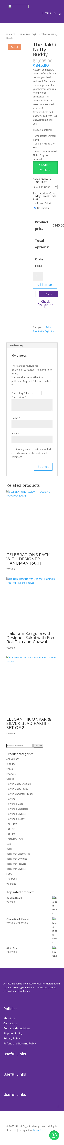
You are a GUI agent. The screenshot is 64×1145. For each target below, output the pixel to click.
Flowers (10, 798)
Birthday (10, 763)
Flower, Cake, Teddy (17, 788)
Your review (18, 397)
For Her (10, 828)
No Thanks (43, 208)
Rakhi (17, 34)
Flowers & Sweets (16, 813)
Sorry (9, 873)
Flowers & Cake (14, 803)
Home (9, 34)
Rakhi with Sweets (16, 868)
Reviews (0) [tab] (16, 345)
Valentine (11, 883)
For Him (10, 833)
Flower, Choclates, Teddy (19, 793)
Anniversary (12, 758)
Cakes (9, 768)
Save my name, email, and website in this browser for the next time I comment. (31, 453)
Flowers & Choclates (17, 808)
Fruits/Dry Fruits (14, 838)
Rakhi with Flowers (16, 863)
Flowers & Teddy (15, 818)
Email (15, 433)
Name (15, 418)
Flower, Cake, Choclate (18, 783)
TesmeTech (39, 1130)
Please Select (44, 203)
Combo (10, 778)
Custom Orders (45, 167)
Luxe (8, 843)
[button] (45, 170)
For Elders (11, 823)
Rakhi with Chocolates (18, 853)
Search (38, 745)
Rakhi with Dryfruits (30, 34)
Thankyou (11, 878)
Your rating (18, 393)
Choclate (11, 773)
